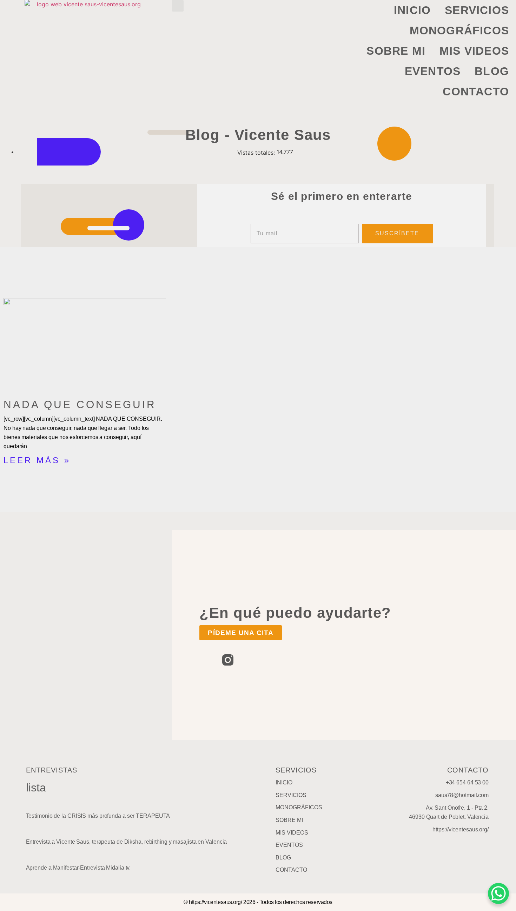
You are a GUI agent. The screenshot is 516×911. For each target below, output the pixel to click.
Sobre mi (395, 51)
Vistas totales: (257, 152)
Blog (492, 71)
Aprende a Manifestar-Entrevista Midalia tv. (78, 868)
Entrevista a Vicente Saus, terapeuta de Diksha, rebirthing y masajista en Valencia (126, 842)
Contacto (476, 91)
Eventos (433, 71)
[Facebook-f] (205, 660)
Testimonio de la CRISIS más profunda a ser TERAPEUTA (98, 816)
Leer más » (37, 460)
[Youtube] (250, 660)
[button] (178, 6)
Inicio (412, 10)
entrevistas (51, 770)
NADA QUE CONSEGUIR (80, 404)
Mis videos (474, 51)
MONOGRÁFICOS (459, 30)
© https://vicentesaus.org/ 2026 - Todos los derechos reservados (258, 902)
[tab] (142, 810)
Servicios (477, 10)
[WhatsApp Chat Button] (498, 893)
